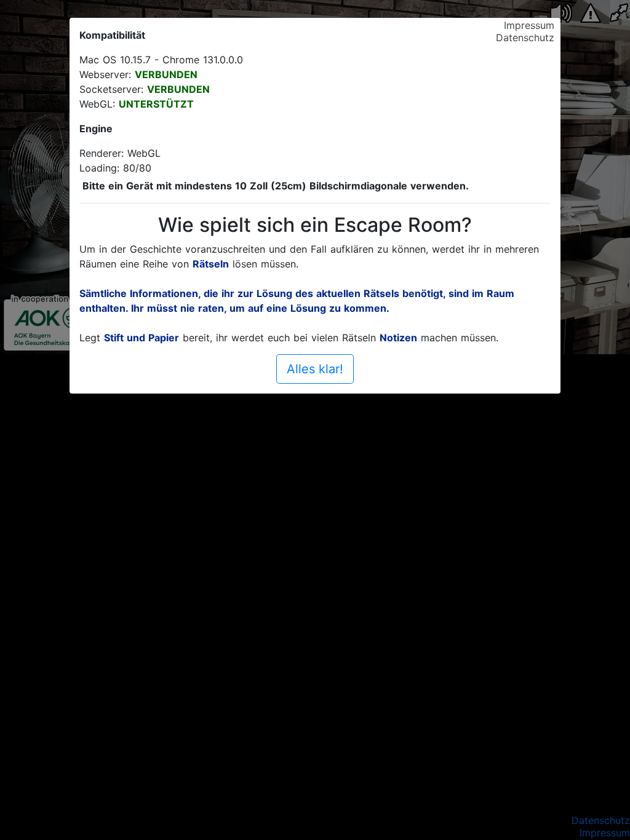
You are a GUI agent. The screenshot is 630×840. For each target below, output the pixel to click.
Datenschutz (525, 37)
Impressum (529, 25)
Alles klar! (315, 369)
